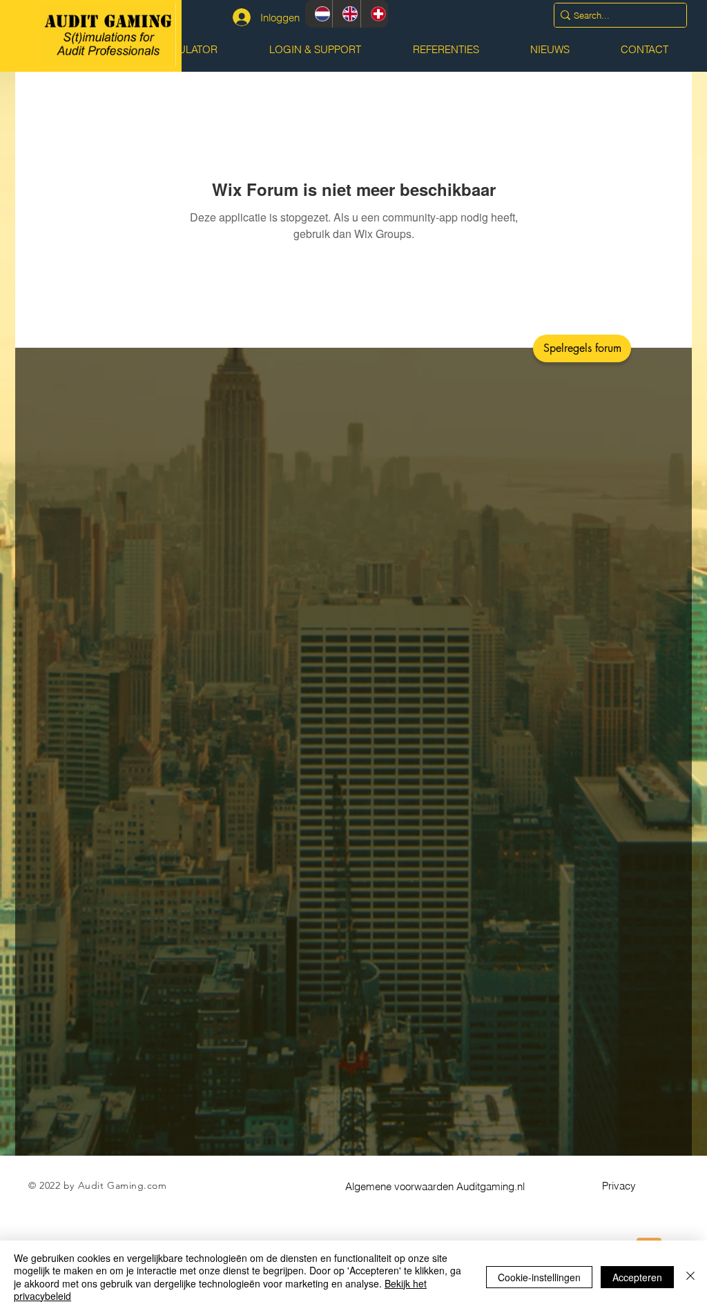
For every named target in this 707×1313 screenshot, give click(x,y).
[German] (374, 14)
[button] (582, 348)
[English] (346, 14)
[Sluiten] (690, 1277)
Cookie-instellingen (539, 1277)
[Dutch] (318, 14)
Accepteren (637, 1277)
